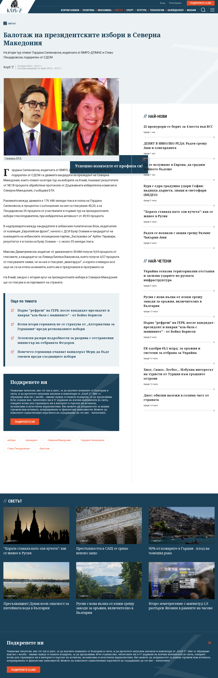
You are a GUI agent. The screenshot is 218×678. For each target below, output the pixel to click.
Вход (162, 3)
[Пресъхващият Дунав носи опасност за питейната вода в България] (36, 580)
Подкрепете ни (25, 421)
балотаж (45, 448)
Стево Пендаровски (18, 448)
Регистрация (175, 3)
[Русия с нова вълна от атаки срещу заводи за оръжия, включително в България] (109, 580)
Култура (141, 10)
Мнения (191, 10)
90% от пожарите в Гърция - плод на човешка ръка (179, 550)
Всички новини (70, 10)
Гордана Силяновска (92, 440)
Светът (119, 10)
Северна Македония (59, 440)
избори (11, 440)
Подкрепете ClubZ (200, 3)
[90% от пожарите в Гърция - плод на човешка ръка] (182, 525)
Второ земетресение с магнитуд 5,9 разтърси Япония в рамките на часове (181, 605)
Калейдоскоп (176, 10)
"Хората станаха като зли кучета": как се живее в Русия (34, 550)
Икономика (104, 10)
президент (32, 440)
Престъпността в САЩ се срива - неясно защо (103, 550)
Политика (88, 10)
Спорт (130, 10)
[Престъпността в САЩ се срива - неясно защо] (109, 525)
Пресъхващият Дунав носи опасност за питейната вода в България (36, 605)
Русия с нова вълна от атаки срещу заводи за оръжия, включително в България (105, 608)
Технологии (157, 10)
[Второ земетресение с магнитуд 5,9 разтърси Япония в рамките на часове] (182, 580)
